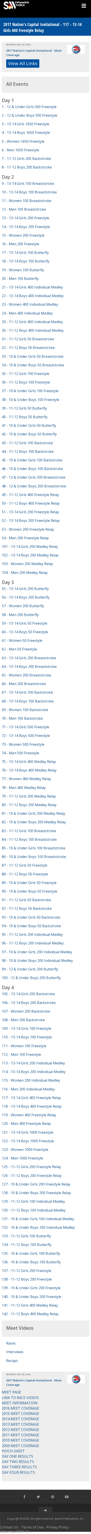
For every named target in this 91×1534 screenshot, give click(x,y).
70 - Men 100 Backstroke (22, 718)
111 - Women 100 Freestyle (24, 1045)
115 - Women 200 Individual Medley (31, 1080)
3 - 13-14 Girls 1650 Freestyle (25, 124)
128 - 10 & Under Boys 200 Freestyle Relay (36, 1192)
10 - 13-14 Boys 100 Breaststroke (29, 192)
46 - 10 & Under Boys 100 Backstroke (32, 468)
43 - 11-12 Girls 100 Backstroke (27, 442)
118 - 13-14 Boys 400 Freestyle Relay (32, 1106)
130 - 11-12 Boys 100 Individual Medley (34, 1210)
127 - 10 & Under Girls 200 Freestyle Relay (36, 1184)
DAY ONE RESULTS (17, 1456)
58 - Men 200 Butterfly (20, 614)
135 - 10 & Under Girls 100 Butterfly (31, 1253)
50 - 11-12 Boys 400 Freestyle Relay (31, 503)
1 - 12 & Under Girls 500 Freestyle (29, 106)
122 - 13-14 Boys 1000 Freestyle (28, 1141)
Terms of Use (32, 1527)
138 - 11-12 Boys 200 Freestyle (27, 1279)
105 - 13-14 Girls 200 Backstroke (28, 993)
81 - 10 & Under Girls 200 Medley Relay (33, 813)
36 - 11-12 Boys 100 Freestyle (26, 382)
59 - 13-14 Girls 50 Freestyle (24, 623)
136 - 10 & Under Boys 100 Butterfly (31, 1262)
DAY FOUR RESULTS (18, 1472)
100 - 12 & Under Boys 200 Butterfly (31, 977)
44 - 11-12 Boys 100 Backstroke (28, 451)
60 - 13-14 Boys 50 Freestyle (25, 631)
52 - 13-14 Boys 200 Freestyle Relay (31, 520)
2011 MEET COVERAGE (20, 1435)
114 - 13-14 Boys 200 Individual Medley (34, 1071)
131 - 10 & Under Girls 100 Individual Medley (38, 1218)
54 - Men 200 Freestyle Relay (25, 538)
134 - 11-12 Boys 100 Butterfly (26, 1244)
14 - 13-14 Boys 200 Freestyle (26, 226)
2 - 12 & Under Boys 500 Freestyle (29, 115)
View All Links (22, 63)
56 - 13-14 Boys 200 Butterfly (25, 597)
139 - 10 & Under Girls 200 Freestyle (31, 1287)
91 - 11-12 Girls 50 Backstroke (26, 899)
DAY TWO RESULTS (18, 1461)
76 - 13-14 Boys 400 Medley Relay (29, 770)
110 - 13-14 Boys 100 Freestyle (27, 1037)
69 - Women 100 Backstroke (25, 709)
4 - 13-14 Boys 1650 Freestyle (26, 132)
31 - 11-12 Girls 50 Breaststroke (28, 339)
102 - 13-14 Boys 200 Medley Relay (30, 555)
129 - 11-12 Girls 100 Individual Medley (33, 1201)
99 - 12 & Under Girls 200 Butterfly (30, 969)
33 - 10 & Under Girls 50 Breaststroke (32, 356)
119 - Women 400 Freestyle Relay (29, 1115)
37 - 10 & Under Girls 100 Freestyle (30, 390)
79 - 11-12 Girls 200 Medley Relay (29, 796)
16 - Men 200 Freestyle (20, 244)
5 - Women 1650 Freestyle (23, 141)
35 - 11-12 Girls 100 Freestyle (25, 373)
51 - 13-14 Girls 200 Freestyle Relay (30, 511)
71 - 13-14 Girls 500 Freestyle (25, 727)
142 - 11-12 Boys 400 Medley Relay (30, 1313)
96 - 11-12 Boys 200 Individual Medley (33, 943)
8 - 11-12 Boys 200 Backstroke (27, 167)
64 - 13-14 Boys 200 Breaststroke (29, 666)
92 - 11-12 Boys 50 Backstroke (27, 908)
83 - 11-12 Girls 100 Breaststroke (29, 830)
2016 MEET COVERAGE (20, 1408)
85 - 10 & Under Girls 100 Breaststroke (33, 848)
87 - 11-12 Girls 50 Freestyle (24, 865)
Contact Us (9, 1527)
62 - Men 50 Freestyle (19, 649)
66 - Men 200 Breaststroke (24, 683)
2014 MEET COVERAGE (20, 1418)
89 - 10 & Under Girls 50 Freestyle (29, 882)
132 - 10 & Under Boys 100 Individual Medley (38, 1227)
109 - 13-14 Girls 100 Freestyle (26, 1028)
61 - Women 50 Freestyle (22, 640)
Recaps (12, 1360)
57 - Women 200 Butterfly (23, 605)
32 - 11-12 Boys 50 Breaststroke (28, 347)
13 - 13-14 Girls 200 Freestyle (25, 217)
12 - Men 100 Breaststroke (24, 209)
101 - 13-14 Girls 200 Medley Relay (30, 546)
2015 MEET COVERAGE (20, 1413)
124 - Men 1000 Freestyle (22, 1158)
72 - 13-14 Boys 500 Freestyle (26, 735)
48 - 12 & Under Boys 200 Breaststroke (34, 486)
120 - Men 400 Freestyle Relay (26, 1123)
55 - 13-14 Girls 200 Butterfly (25, 588)
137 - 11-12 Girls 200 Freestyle (26, 1270)
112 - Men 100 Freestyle (21, 1054)
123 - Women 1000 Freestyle (25, 1149)
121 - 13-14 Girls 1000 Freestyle (27, 1132)
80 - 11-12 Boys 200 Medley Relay (29, 804)
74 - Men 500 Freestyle (20, 753)
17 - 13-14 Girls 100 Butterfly (25, 252)
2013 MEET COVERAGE (20, 1424)
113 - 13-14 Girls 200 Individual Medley (33, 1063)
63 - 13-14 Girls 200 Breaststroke (29, 658)
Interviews (14, 1351)
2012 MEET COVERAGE (20, 1429)
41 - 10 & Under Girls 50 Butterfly (29, 425)
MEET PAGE (11, 1392)
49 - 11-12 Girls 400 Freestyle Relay (30, 494)
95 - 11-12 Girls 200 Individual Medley (32, 934)
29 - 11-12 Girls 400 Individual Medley (32, 321)
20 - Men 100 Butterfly (20, 278)
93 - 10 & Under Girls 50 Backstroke (31, 917)
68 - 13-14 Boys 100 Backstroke (28, 701)
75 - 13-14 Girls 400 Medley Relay (29, 761)
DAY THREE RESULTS (19, 1467)
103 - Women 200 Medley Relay (27, 563)
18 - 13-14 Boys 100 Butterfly (25, 261)
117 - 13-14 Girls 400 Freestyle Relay (31, 1097)
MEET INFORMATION (20, 1403)
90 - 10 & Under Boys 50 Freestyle (29, 891)
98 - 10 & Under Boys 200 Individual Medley (37, 960)
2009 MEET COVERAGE (20, 1445)
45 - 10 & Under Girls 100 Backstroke (32, 460)
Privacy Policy (57, 1527)
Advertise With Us (14, 1531)
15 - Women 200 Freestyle (23, 235)
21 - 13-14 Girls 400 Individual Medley (32, 287)
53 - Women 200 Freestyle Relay (28, 529)
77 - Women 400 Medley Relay (26, 778)
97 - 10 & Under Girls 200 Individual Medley (37, 952)
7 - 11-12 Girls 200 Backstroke (26, 158)
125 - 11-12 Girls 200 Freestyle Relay (31, 1166)
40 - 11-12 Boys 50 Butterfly (24, 416)
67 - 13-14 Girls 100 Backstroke (27, 692)
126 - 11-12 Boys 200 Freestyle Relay (32, 1175)
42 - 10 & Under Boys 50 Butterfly (29, 434)
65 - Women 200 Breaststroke (26, 675)
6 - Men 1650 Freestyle (20, 150)
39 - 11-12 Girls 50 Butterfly (24, 408)
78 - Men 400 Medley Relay (24, 787)
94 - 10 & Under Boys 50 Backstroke (31, 925)
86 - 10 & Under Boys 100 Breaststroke (34, 856)
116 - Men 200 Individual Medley (28, 1089)
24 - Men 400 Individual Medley (27, 313)
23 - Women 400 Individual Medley (30, 304)
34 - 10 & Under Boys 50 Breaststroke (33, 365)
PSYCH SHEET (13, 1451)
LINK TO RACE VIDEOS (20, 1397)
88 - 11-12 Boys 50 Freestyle (25, 874)
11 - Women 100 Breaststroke (26, 200)
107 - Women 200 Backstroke (26, 1011)
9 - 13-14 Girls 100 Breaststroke (28, 183)
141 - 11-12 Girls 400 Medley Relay (30, 1305)
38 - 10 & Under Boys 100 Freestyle (30, 399)
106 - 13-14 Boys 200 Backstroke (29, 1002)
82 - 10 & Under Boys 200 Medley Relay (34, 822)
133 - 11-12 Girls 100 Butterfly (26, 1236)
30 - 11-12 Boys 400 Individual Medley (33, 330)
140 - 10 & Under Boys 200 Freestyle (31, 1296)
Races (11, 1343)
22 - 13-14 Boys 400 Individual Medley (33, 295)
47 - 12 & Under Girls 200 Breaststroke (33, 477)
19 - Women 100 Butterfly (23, 270)
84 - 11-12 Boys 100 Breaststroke (29, 839)
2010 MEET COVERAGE (20, 1440)
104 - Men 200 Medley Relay (25, 572)
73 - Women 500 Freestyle (23, 744)
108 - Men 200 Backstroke (23, 1019)
